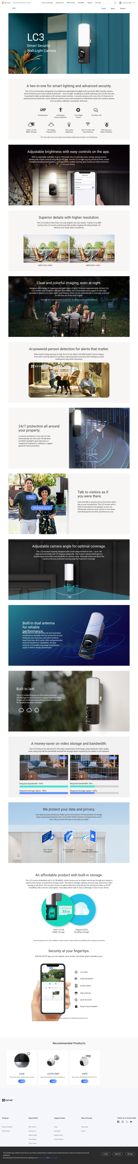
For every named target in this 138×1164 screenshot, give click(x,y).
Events (83, 1131)
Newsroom (84, 1127)
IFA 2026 (98, 3)
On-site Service (58, 1139)
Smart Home (60, 3)
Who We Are (32, 1127)
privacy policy (53, 1158)
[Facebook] (118, 1121)
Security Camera (7, 1127)
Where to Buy (33, 1135)
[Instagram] (123, 1121)
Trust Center (32, 1139)
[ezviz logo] (6, 3)
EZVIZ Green (32, 1143)
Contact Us (32, 1131)
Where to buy (71, 3)
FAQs (55, 1127)
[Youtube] (131, 1121)
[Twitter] (127, 1121)
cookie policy (42, 1158)
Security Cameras (47, 3)
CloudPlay (81, 3)
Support (89, 3)
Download (57, 1131)
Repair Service (58, 1135)
